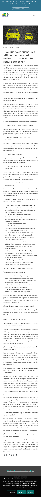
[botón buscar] (34, 15)
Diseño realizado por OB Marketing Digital (20, 471)
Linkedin (27, 6)
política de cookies (27, 488)
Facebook (13, 6)
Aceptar (30, 492)
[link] (5, 15)
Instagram (21, 6)
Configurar (11, 492)
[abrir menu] (37, 15)
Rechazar (21, 492)
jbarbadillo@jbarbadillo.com (25, 4)
